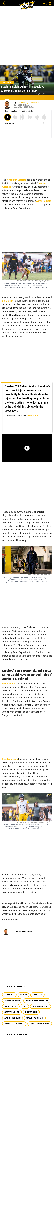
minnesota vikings (14, 1024)
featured (9, 995)
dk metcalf (31, 1012)
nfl (25, 1006)
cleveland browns (40, 1024)
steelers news (12, 1000)
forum (23, 995)
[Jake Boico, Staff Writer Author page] (7, 104)
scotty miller (11, 1012)
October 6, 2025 (32, 416)
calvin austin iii (34, 1018)
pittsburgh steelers (37, 1000)
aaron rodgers (12, 1018)
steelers (37, 995)
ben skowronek (40, 1006)
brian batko (10, 1006)
